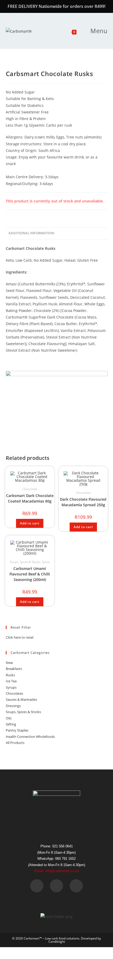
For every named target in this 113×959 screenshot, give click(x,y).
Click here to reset (20, 637)
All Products (15, 742)
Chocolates (29, 489)
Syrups (11, 687)
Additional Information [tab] (31, 233)
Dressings (13, 705)
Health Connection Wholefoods (30, 736)
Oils (9, 718)
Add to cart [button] (29, 523)
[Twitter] (56, 885)
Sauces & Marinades (21, 699)
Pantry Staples (17, 730)
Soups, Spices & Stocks (25, 562)
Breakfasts (14, 668)
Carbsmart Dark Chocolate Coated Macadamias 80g (30, 498)
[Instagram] (76, 885)
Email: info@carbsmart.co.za (56, 871)
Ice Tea (11, 681)
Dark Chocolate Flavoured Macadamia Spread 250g (83, 502)
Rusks (10, 675)
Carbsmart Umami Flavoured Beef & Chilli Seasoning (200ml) (29, 574)
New (9, 662)
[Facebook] (36, 885)
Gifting (11, 724)
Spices (46, 562)
